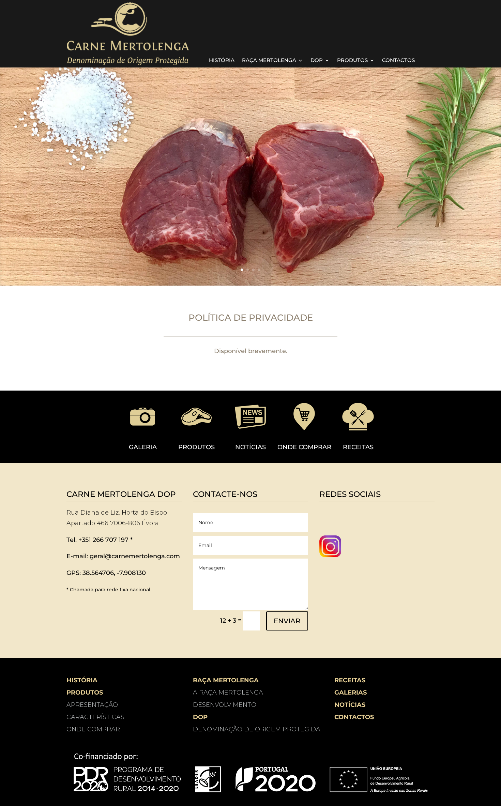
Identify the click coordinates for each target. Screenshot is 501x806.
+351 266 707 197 (103, 540)
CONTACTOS (398, 60)
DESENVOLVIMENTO (224, 705)
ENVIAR (287, 621)
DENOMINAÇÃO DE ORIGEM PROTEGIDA (256, 729)
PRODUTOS (352, 60)
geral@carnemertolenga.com (135, 556)
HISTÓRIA (221, 60)
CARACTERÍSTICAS (95, 717)
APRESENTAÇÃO (92, 705)
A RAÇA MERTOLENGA (228, 692)
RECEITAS (358, 447)
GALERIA (143, 447)
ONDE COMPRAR (304, 447)
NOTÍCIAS (250, 447)
